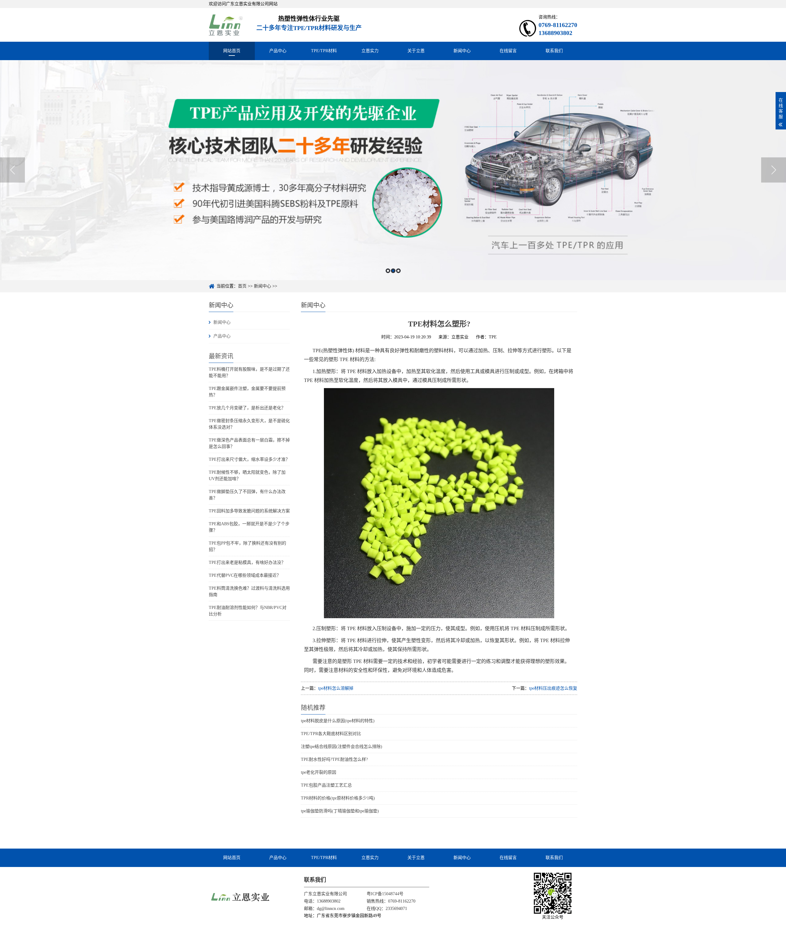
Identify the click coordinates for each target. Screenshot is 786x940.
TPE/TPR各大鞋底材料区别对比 (331, 733)
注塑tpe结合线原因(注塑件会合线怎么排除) (341, 746)
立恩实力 (370, 50)
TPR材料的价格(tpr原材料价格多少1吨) (338, 798)
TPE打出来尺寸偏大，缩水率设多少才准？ (249, 459)
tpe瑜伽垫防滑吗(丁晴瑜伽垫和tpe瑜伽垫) (340, 811)
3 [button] (398, 271)
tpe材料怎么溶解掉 (335, 688)
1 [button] (388, 271)
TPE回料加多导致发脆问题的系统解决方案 (249, 511)
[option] (393, 170)
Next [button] (773, 170)
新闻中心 (462, 50)
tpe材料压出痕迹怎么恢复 (553, 688)
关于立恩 (416, 50)
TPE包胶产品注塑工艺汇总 (326, 785)
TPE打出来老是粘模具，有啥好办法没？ (247, 562)
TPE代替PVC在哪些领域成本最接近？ (245, 575)
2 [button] (393, 271)
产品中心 (277, 50)
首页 (242, 286)
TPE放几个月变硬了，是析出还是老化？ (247, 408)
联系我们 (554, 50)
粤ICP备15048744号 (385, 894)
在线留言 (508, 50)
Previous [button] (12, 170)
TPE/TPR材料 (324, 50)
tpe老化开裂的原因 (318, 772)
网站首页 (231, 50)
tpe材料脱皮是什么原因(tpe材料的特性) (338, 720)
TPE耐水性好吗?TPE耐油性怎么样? (334, 759)
